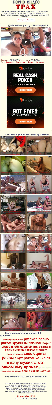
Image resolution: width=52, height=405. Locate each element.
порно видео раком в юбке (13, 340)
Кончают (9, 62)
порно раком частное (36, 370)
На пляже (40, 62)
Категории (21, 19)
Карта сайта (23, 396)
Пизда (30, 62)
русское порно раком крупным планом (25, 341)
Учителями (20, 62)
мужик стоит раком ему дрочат (23, 364)
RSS (33, 396)
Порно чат (30, 19)
